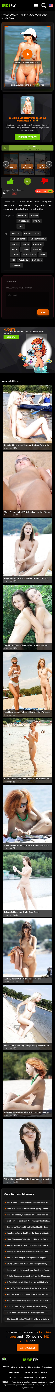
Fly (9, 5)
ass (13, 260)
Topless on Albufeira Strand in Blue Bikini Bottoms (27, 1227)
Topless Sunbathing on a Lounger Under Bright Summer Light (29, 1258)
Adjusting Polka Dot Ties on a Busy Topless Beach (27, 1245)
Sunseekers (47, 1367)
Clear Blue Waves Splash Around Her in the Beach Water (29, 1239)
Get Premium (11, 167)
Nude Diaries (34, 1367)
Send (43, 312)
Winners (44, 191)
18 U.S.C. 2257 (15, 1377)
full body (23, 260)
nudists (15, 255)
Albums (22, 1367)
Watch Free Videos (27, 137)
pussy (42, 255)
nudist (26, 244)
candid (25, 249)
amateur (16, 234)
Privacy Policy (30, 1377)
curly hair (17, 265)
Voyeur (34, 216)
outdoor (37, 244)
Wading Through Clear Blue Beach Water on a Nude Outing (29, 1251)
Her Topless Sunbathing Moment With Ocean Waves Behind (29, 1300)
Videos (14, 1367)
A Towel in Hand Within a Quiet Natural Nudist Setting (29, 1282)
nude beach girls (38, 239)
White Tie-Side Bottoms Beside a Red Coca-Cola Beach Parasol (29, 1288)
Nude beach (23, 221)
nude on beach (19, 239)
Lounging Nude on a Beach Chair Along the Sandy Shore (29, 1264)
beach (14, 249)
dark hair (37, 260)
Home (6, 1366)
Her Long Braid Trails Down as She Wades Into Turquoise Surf (29, 1294)
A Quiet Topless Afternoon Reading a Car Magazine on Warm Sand (29, 1276)
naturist (37, 249)
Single (21, 226)
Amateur (22, 216)
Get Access (28, 1347)
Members (26, 1372)
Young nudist (29, 255)
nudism (15, 244)
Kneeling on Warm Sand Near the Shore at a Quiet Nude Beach (29, 1233)
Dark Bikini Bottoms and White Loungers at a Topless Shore (29, 1313)
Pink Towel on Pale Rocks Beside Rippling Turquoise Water (29, 1208)
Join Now (11, 337)
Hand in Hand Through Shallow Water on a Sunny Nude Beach (29, 1307)
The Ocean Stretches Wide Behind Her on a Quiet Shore (29, 1319)
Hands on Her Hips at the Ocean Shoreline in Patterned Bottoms (29, 1270)
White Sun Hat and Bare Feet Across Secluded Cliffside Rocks (29, 1202)
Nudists (36, 221)
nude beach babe (32, 234)
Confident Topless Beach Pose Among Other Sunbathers (29, 1221)
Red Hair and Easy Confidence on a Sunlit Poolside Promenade (29, 1215)
